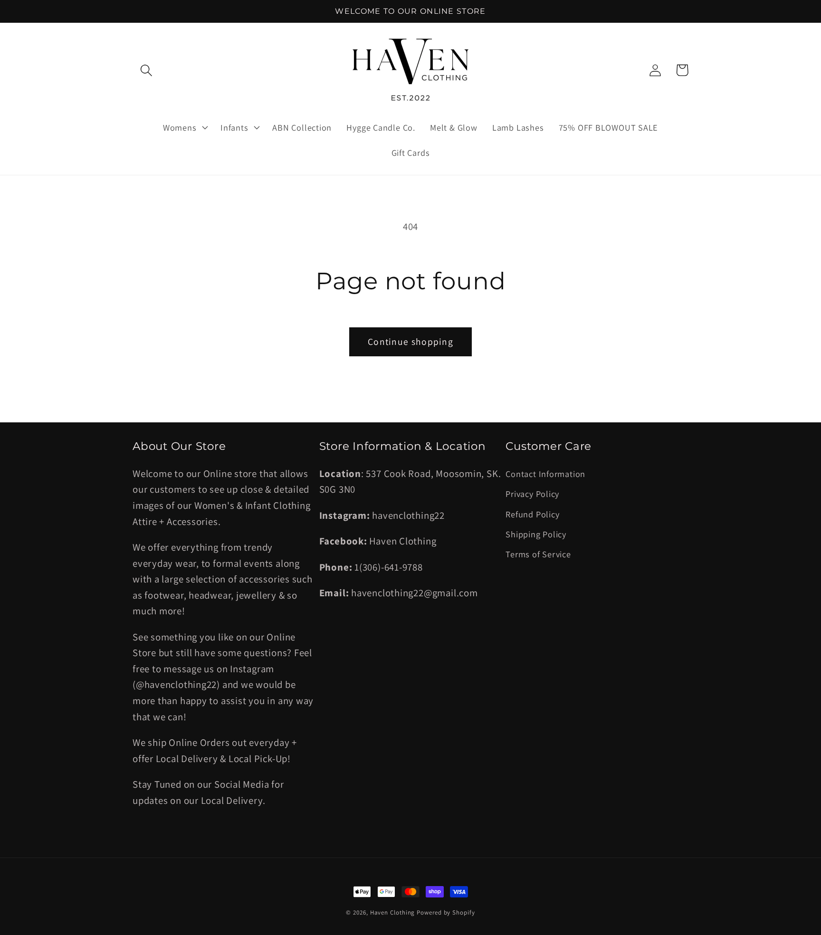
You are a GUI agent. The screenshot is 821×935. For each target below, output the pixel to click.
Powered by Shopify (446, 912)
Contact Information (545, 473)
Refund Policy (532, 514)
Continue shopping (410, 341)
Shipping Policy (536, 534)
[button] (146, 70)
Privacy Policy (532, 493)
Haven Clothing (392, 912)
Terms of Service (538, 554)
